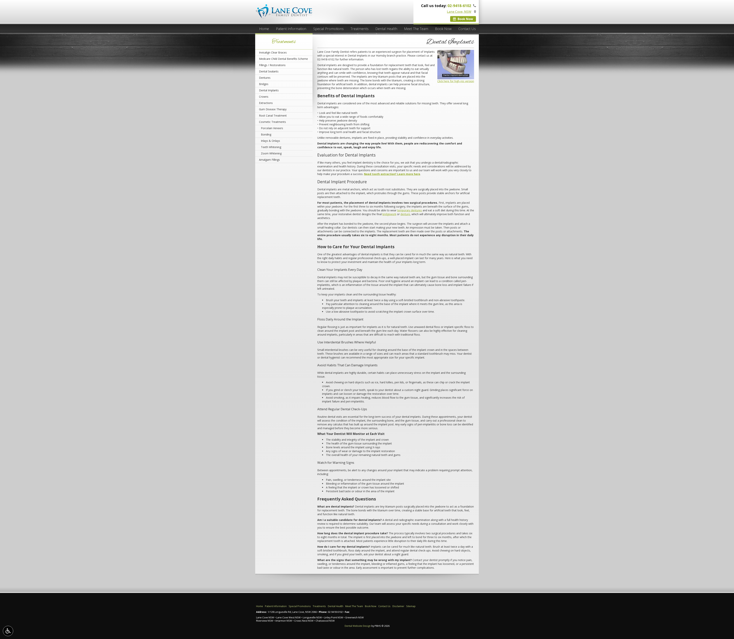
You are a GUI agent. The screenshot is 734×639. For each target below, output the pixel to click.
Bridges (263, 84)
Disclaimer (398, 606)
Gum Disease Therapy (273, 109)
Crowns (263, 96)
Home (264, 28)
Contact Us (467, 28)
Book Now (465, 19)
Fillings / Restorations (272, 65)
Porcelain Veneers (272, 128)
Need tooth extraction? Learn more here (392, 174)
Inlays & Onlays (270, 141)
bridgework (389, 214)
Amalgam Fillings (269, 159)
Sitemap (411, 606)
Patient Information (291, 28)
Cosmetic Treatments (272, 122)
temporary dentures (409, 210)
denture (405, 214)
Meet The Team (416, 28)
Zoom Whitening (271, 153)
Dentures (264, 77)
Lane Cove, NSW (459, 11)
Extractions (266, 103)
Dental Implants (269, 90)
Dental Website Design (358, 626)
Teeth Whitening (271, 147)
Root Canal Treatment (273, 115)
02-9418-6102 (326, 59)
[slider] (455, 76)
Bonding (266, 134)
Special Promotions (328, 28)
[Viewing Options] (8, 631)
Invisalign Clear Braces (273, 52)
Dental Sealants (268, 71)
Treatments (360, 28)
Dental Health (386, 28)
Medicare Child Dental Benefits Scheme (283, 59)
